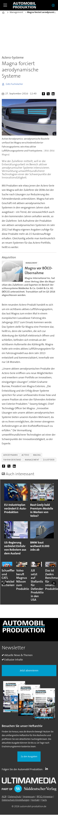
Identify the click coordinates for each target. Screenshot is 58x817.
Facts (44, 799)
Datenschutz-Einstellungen (15, 799)
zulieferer (49, 459)
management (32, 459)
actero (25, 455)
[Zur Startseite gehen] (24, 5)
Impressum (29, 796)
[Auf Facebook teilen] (44, 94)
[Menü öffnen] (5, 5)
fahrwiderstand (12, 459)
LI (47, 768)
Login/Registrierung (54, 5)
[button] (4, 583)
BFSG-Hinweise (45, 796)
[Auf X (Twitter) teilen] (49, 94)
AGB (4, 796)
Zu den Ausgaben (29, 756)
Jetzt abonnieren (29, 670)
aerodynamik (10, 455)
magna (37, 455)
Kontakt (35, 799)
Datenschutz (14, 796)
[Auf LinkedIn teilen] (53, 94)
